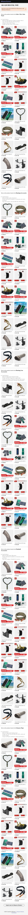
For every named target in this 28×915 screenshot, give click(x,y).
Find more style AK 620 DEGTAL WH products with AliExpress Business (13, 9)
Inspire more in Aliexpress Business (14, 905)
